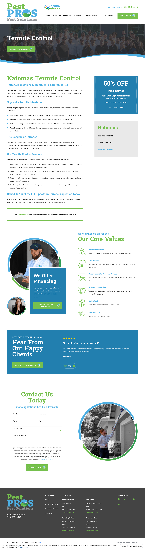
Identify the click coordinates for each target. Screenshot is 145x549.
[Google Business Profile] (119, 504)
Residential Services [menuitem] (72, 16)
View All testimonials (25, 365)
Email (116, 107)
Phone (15, 421)
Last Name (42, 414)
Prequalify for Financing (46, 305)
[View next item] (74, 366)
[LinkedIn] (129, 499)
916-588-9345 (131, 7)
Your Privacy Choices (31, 542)
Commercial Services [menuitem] (93, 16)
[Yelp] (134, 499)
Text (110, 107)
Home (47, 499)
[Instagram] (124, 499)
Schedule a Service (19, 49)
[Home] (22, 12)
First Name (16, 414)
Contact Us (125, 16)
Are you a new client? (19, 428)
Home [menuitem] (48, 16)
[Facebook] (119, 499)
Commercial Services (52, 509)
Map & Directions (68, 512)
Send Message (34, 467)
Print (122, 107)
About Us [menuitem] (57, 16)
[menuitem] (116, 136)
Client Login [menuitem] (110, 16)
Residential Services (52, 504)
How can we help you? (20, 435)
